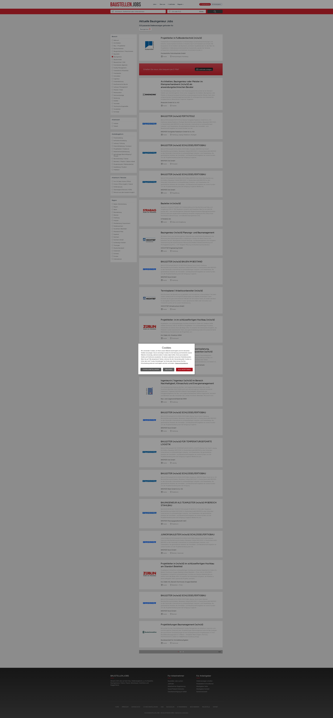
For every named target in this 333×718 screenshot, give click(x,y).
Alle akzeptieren (184, 369)
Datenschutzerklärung (181, 363)
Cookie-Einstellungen (151, 369)
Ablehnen (168, 369)
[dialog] (166, 359)
